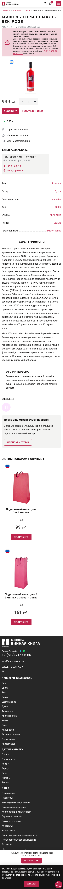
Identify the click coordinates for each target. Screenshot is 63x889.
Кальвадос (8, 729)
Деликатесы (8, 739)
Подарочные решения (14, 807)
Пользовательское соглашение (19, 839)
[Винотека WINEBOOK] (10, 4)
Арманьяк (7, 711)
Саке (4, 773)
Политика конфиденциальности (19, 835)
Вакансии (7, 844)
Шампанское (9, 701)
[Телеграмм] (20, 651)
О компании (8, 793)
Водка (5, 697)
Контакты (7, 825)
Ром (4, 692)
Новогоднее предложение (16, 802)
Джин (5, 706)
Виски (5, 687)
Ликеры (6, 777)
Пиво (4, 725)
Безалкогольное (11, 734)
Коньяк (6, 720)
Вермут (6, 768)
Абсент (5, 763)
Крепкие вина (9, 715)
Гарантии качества (12, 816)
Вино (4, 683)
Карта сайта (8, 830)
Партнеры (7, 797)
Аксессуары (8, 743)
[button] (58, 884)
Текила (6, 782)
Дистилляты (8, 759)
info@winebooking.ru (13, 661)
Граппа (5, 754)
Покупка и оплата (11, 821)
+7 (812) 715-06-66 (16, 655)
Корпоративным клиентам (16, 811)
